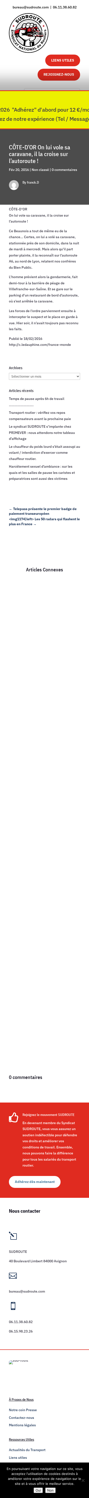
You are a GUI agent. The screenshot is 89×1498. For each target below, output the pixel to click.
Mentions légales (22, 1425)
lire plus (20, 710)
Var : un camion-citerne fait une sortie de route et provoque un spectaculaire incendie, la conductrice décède (43, 788)
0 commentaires (64, 169)
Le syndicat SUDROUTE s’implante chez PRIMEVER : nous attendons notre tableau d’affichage (42, 432)
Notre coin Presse (23, 1410)
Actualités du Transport (27, 1450)
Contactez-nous (21, 1417)
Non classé (40, 169)
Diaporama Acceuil (29, 654)
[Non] (82, 1480)
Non (50, 1490)
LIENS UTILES (62, 60)
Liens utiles (18, 1457)
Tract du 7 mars (25, 960)
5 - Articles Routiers (49, 798)
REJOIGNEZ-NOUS (59, 74)
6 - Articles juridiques (53, 648)
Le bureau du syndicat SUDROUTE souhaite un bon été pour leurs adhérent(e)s (40, 637)
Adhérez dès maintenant (35, 1181)
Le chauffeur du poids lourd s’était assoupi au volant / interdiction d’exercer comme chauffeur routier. (44, 452)
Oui (38, 1490)
